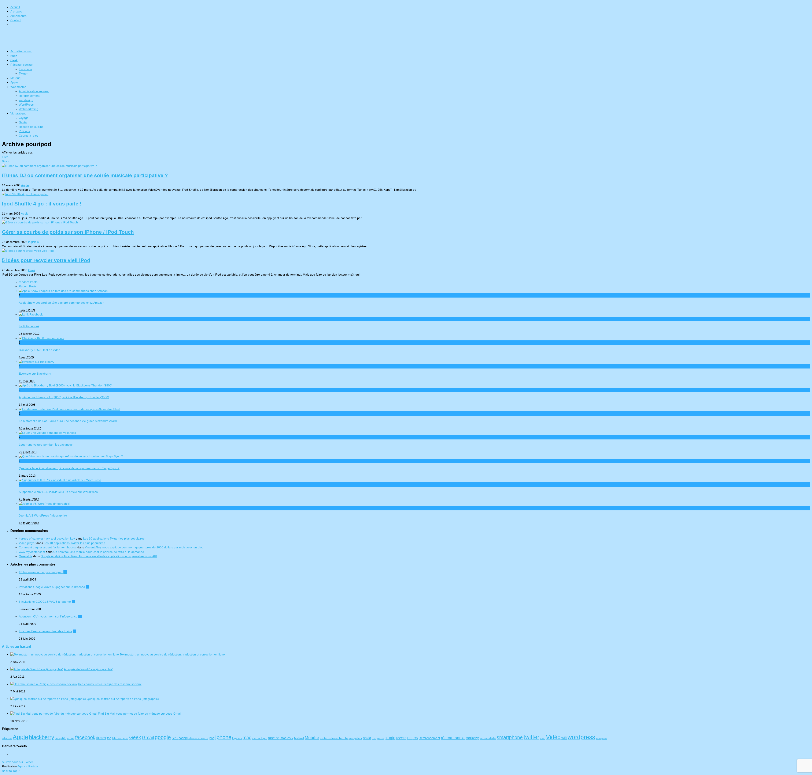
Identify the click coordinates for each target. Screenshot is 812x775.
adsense (7, 738)
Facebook (25, 69)
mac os (274, 738)
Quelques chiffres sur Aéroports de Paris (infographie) (123, 698)
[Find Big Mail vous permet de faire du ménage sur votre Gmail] (53, 713)
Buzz (13, 55)
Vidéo (553, 737)
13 (74, 631)
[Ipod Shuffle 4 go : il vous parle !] (406, 194)
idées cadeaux (198, 738)
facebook (85, 737)
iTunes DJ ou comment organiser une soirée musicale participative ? (85, 175)
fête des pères (120, 738)
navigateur (355, 738)
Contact (15, 20)
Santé (23, 122)
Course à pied (28, 135)
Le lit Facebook (29, 326)
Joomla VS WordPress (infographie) (43, 515)
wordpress (581, 737)
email (70, 738)
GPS (175, 738)
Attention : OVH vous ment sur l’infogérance (48, 616)
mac (247, 737)
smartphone (510, 737)
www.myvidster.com (32, 551)
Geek (14, 60)
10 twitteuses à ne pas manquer (41, 572)
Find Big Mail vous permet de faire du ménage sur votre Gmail (139, 713)
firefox (101, 738)
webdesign (26, 100)
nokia (367, 738)
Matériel (15, 78)
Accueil (15, 7)
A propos (16, 11)
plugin (389, 738)
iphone (223, 737)
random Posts (28, 282)
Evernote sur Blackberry (35, 373)
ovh (374, 738)
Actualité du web (21, 51)
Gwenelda (25, 556)
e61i (63, 738)
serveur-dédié (488, 738)
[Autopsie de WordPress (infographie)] (36, 669)
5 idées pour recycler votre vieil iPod (46, 260)
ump (542, 738)
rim (410, 738)
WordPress (26, 104)
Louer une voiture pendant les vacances (46, 444)
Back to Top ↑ (11, 770)
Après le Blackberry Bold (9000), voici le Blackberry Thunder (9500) (64, 397)
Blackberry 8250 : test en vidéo (39, 350)
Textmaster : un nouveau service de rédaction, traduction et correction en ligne (172, 654)
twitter (531, 737)
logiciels (33, 241)
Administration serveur (34, 91)
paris (380, 738)
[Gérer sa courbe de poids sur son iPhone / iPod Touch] (406, 222)
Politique (24, 131)
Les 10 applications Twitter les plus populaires (113, 538)
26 (73, 601)
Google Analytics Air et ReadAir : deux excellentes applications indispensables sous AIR (99, 556)
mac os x (286, 738)
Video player (27, 543)
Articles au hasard (16, 646)
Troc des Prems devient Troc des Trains (45, 631)
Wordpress (601, 738)
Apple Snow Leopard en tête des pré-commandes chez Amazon (61, 302)
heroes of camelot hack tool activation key (47, 538)
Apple (14, 82)
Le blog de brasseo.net (406, 39)
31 (87, 587)
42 (65, 572)
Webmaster (18, 86)
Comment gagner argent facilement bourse (48, 547)
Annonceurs (18, 16)
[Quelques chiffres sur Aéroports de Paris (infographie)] (48, 698)
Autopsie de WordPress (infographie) (88, 669)
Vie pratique (18, 113)
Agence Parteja (27, 766)
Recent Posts (28, 286)
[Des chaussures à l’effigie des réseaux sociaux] (43, 684)
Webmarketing (28, 109)
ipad (211, 738)
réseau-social (453, 737)
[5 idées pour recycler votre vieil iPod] (406, 251)
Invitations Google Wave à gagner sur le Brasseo (52, 587)
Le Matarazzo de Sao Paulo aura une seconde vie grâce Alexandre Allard (68, 421)
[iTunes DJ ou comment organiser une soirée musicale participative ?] (406, 166)
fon (109, 738)
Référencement (29, 95)
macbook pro (259, 738)
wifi (564, 738)
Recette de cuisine (31, 126)
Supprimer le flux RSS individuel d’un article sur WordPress (58, 492)
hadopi (183, 738)
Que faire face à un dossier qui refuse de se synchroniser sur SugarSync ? (69, 468)
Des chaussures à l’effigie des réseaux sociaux (109, 684)
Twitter (23, 73)
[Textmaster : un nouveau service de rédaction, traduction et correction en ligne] (64, 654)
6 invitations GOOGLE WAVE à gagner (45, 601)
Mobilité (312, 737)
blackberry (41, 737)
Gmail (148, 737)
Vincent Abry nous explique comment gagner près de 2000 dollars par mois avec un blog (144, 547)
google (163, 737)
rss (415, 738)
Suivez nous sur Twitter (17, 762)
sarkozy (472, 738)
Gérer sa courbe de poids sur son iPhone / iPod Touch (68, 232)
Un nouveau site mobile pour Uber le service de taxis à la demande (98, 551)
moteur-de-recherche (334, 738)
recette (401, 738)
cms (57, 738)
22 (80, 616)
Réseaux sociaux (21, 64)
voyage (24, 118)
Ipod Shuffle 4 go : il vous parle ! (41, 204)
